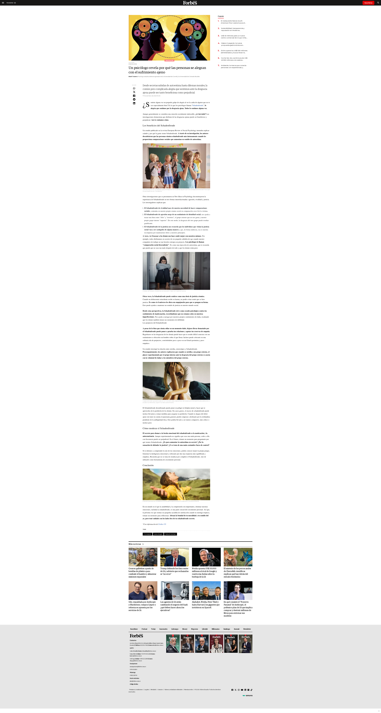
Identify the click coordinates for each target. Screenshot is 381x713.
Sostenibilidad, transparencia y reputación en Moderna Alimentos (232, 29)
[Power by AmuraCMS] (247, 695)
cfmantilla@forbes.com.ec (149, 651)
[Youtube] (242, 690)
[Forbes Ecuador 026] (245, 644)
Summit (236, 629)
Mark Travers (133, 76)
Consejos (147, 534)
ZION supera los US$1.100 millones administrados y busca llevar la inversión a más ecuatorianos (234, 52)
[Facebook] (134, 96)
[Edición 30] (187, 644)
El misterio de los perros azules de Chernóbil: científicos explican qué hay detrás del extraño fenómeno (237, 573)
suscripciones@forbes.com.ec (138, 666)
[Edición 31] (173, 644)
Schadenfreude (197, 105)
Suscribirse (368, 3)
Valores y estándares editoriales (174, 689)
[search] (378, 2)
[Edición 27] (231, 644)
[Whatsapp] (134, 88)
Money (184, 629)
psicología (158, 534)
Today (153, 629)
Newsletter (247, 629)
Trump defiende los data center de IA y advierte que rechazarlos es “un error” (174, 571)
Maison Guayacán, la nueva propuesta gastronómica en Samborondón (232, 44)
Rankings (227, 629)
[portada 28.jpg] (216, 644)
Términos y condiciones (136, 689)
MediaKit (153, 689)
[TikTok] (251, 690)
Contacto (160, 689)
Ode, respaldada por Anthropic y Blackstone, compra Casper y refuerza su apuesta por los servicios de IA (142, 606)
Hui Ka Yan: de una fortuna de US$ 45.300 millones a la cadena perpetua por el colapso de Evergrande (234, 59)
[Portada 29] (202, 644)
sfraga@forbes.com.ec (136, 660)
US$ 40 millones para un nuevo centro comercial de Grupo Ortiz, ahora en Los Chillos (234, 37)
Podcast (144, 629)
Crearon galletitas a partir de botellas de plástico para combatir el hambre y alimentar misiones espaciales (142, 573)
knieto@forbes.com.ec (136, 656)
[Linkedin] (134, 103)
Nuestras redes (188, 689)
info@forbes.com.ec (157, 645)
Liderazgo (174, 629)
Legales (146, 689)
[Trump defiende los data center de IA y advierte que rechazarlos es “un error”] (174, 557)
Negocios (194, 629)
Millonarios (215, 629)
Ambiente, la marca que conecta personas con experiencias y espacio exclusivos (233, 66)
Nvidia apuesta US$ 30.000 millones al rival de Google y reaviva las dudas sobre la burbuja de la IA (204, 573)
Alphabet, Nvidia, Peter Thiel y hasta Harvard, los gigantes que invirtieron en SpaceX (206, 605)
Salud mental (170, 534)
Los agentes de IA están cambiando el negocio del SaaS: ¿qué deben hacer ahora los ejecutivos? (174, 606)
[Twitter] (134, 92)
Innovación (163, 629)
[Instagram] (239, 690)
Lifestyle (205, 629)
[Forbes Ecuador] (190, 2)
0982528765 (133, 675)
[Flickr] (248, 690)
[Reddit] (134, 99)
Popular (221, 16)
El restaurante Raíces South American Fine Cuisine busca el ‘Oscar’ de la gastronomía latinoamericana (233, 22)
